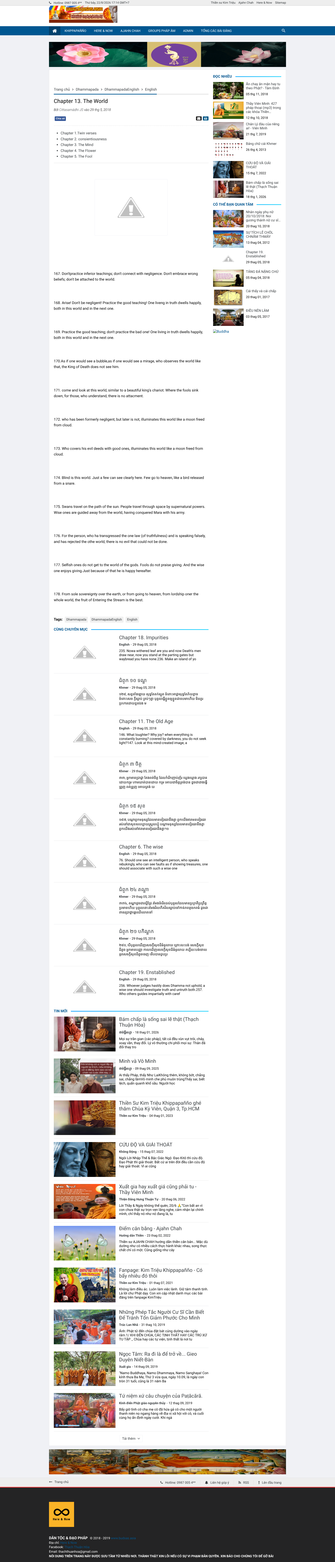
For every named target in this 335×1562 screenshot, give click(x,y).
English (132, 619)
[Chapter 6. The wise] (85, 861)
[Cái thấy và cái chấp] (228, 297)
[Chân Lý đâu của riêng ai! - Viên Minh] (228, 130)
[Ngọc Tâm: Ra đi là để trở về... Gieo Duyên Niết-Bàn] (85, 1368)
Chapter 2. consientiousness (84, 139)
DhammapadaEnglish (107, 619)
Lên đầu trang (271, 1483)
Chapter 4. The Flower (78, 150)
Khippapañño (75, 31)
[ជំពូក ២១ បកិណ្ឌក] (85, 945)
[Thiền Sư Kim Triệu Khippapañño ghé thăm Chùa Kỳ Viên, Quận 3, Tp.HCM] (85, 1117)
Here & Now (264, 3)
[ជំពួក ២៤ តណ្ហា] (85, 903)
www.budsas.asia (123, 1538)
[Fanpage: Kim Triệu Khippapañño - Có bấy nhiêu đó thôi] (85, 1285)
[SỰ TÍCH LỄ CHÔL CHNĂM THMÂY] (228, 239)
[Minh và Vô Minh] (85, 1075)
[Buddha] (221, 331)
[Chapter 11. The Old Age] (85, 736)
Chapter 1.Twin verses (79, 133)
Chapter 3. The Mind (77, 145)
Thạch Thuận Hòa (76, 1547)
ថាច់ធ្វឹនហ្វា (125, 1032)
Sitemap (280, 3)
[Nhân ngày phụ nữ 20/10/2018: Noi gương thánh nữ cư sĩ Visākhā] (228, 218)
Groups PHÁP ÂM (161, 31)
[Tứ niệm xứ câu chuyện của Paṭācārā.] (85, 1410)
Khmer (124, 688)
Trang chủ (61, 1482)
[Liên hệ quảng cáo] (167, 66)
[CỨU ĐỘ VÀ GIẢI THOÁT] (85, 1159)
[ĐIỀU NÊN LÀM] (228, 317)
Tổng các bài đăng (216, 31)
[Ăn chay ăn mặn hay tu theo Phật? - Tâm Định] (228, 90)
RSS (246, 1483)
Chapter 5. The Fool (76, 156)
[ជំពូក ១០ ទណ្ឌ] (85, 694)
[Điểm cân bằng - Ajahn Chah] (85, 1243)
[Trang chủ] (54, 31)
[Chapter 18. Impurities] (85, 652)
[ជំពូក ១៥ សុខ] (85, 819)
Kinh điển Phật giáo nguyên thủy (142, 1403)
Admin (188, 31)
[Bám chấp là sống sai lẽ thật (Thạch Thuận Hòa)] (85, 1034)
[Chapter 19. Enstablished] (85, 987)
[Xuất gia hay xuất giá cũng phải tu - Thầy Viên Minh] (85, 1201)
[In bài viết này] (205, 118)
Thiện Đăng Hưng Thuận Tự (138, 1199)
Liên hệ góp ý (219, 1483)
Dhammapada (76, 619)
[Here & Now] (61, 1526)
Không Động (128, 1152)
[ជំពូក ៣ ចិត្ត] (85, 777)
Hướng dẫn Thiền (131, 1235)
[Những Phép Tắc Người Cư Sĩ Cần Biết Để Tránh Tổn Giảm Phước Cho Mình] (85, 1326)
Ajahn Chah (245, 3)
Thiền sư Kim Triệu (223, 3)
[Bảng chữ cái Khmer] (228, 150)
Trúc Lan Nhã (128, 1325)
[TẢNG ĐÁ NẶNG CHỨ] (228, 278)
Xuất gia (125, 1367)
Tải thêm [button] (129, 1439)
